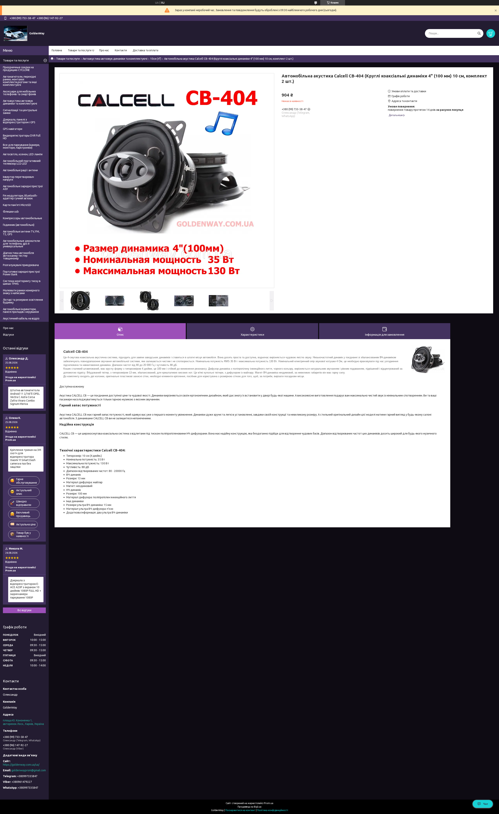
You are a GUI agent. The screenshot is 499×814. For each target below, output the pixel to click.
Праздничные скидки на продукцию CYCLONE (18, 69)
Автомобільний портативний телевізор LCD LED (22, 162)
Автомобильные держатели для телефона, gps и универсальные (21, 243)
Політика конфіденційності (272, 810)
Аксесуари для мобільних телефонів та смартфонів (19, 93)
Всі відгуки (24, 610)
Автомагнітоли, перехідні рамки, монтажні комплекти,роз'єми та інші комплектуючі (20, 80)
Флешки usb (11, 211)
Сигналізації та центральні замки (20, 111)
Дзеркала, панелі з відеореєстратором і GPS (19, 121)
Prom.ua (268, 803)
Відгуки (8, 334)
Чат (485, 803)
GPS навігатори (12, 128)
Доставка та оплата (145, 50)
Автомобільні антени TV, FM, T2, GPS (21, 233)
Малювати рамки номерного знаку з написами (21, 292)
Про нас (104, 50)
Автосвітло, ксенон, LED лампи (22, 154)
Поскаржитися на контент (240, 810)
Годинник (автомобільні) (18, 224)
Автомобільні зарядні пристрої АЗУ (23, 188)
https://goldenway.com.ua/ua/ (21, 764)
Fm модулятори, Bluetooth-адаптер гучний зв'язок (20, 197)
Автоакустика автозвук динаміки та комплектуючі (115, 58)
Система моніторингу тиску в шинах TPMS (22, 282)
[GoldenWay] (15, 33)
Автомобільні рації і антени (20, 170)
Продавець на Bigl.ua (249, 806)
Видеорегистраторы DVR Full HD (22, 137)
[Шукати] (479, 33)
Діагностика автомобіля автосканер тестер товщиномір (18, 255)
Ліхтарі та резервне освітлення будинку (23, 301)
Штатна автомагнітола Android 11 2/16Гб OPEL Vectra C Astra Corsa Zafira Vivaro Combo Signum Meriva (25, 397)
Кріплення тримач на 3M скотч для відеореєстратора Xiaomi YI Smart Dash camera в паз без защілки (25, 458)
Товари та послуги (79, 50)
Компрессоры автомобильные (22, 218)
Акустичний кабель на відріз (21, 318)
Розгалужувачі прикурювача (21, 265)
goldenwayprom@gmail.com (29, 770)
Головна (57, 50)
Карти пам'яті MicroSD (17, 205)
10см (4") (155, 58)
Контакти (121, 50)
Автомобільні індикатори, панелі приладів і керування (21, 310)
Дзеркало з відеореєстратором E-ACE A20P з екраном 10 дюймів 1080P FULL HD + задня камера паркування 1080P (25, 589)
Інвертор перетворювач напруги (18, 178)
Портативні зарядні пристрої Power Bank (21, 273)
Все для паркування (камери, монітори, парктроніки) (21, 146)
